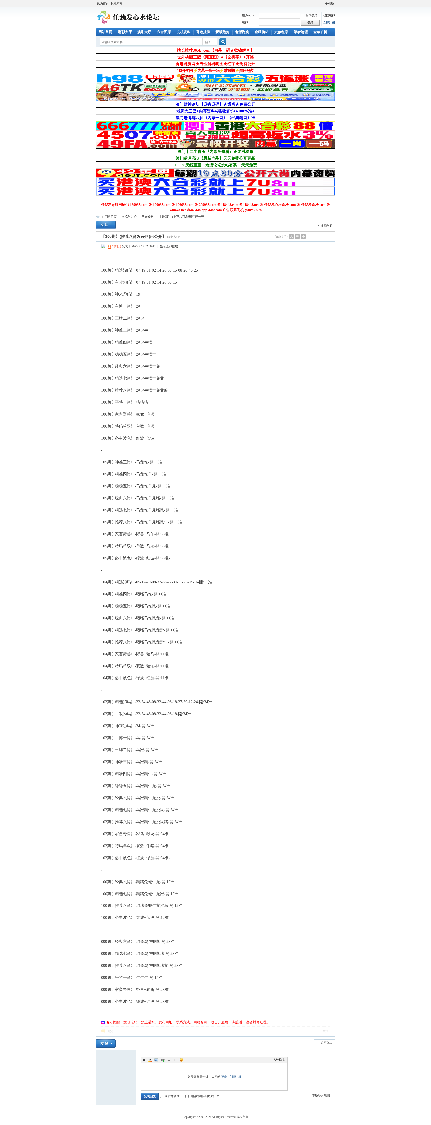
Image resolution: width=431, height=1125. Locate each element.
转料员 (116, 246)
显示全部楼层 (169, 246)
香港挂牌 (203, 32)
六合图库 (164, 32)
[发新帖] (106, 225)
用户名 (246, 15)
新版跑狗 (222, 32)
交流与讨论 (129, 216)
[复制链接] (174, 237)
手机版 (329, 3)
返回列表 (326, 225)
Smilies (181, 1059)
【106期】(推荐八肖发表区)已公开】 (183, 216)
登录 (224, 1077)
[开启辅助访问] (323, 3)
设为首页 (103, 3)
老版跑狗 (242, 32)
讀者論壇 (301, 32)
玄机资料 (184, 32)
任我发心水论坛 (98, 216)
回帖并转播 (172, 1096)
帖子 (208, 42)
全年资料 (320, 32)
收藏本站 (117, 3)
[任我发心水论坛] (128, 25)
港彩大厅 (125, 32)
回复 (110, 1031)
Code (175, 1059)
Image (156, 1059)
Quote (168, 1059)
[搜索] (222, 42)
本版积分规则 (321, 1095)
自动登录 (311, 15)
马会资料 (148, 216)
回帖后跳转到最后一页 (205, 1096)
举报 (325, 1031)
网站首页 (105, 32)
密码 (245, 22)
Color (150, 1059)
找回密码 (329, 15)
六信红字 (281, 32)
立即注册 (329, 22)
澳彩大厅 (144, 32)
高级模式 (279, 1060)
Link (162, 1059)
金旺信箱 (262, 32)
